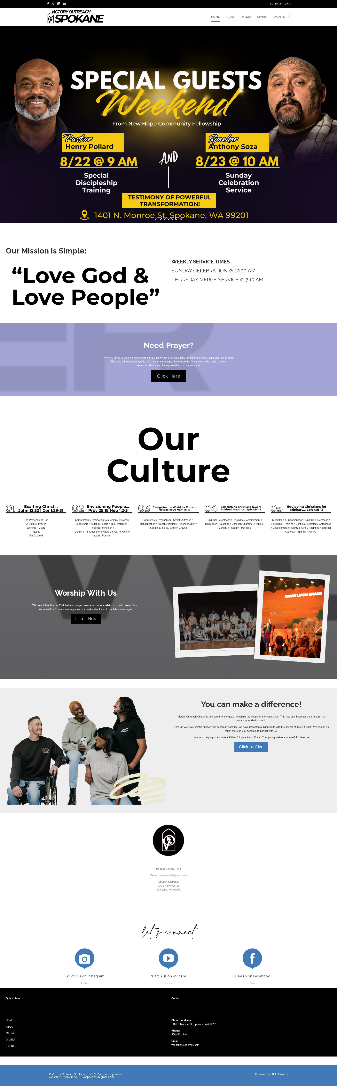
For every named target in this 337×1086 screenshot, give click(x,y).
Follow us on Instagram (84, 976)
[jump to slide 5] (176, 219)
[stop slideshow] (180, 219)
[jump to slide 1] (161, 219)
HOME (9, 1020)
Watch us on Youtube (168, 976)
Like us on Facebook (252, 976)
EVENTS (11, 1046)
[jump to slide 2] (165, 219)
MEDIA (10, 1033)
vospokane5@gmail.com (173, 875)
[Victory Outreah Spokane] (76, 17)
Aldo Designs (279, 1074)
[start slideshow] (156, 219)
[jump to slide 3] (168, 219)
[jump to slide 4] (172, 219)
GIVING (10, 1039)
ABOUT (10, 1026)
